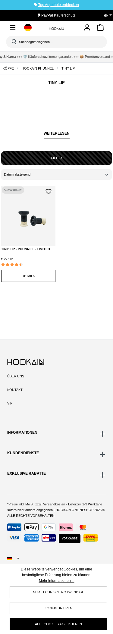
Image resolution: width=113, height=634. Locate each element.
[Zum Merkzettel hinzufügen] (48, 191)
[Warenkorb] (100, 28)
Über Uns (15, 376)
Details (28, 276)
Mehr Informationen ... (56, 581)
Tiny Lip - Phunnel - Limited (25, 249)
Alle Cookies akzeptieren (58, 624)
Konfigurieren (58, 608)
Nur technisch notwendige (58, 592)
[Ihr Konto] (87, 28)
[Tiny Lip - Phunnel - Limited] (28, 216)
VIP (9, 403)
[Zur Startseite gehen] (56, 28)
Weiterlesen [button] (57, 133)
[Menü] (12, 28)
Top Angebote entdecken (58, 5)
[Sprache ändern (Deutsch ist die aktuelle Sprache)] (110, 15)
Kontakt (15, 390)
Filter (56, 158)
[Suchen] (14, 41)
